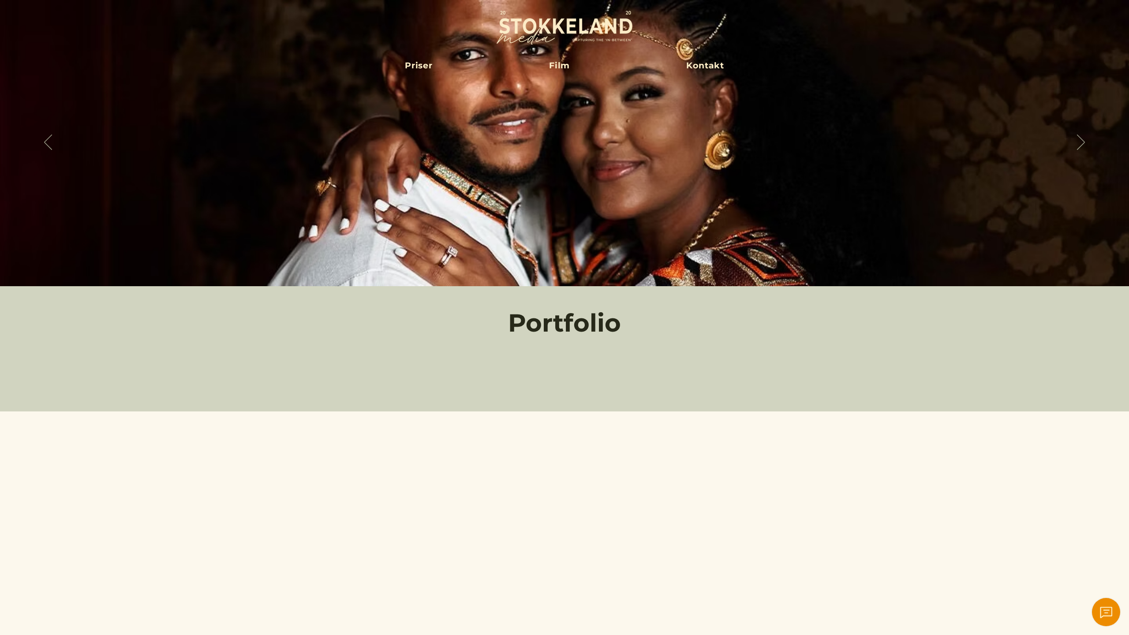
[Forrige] (48, 142)
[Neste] (1081, 142)
